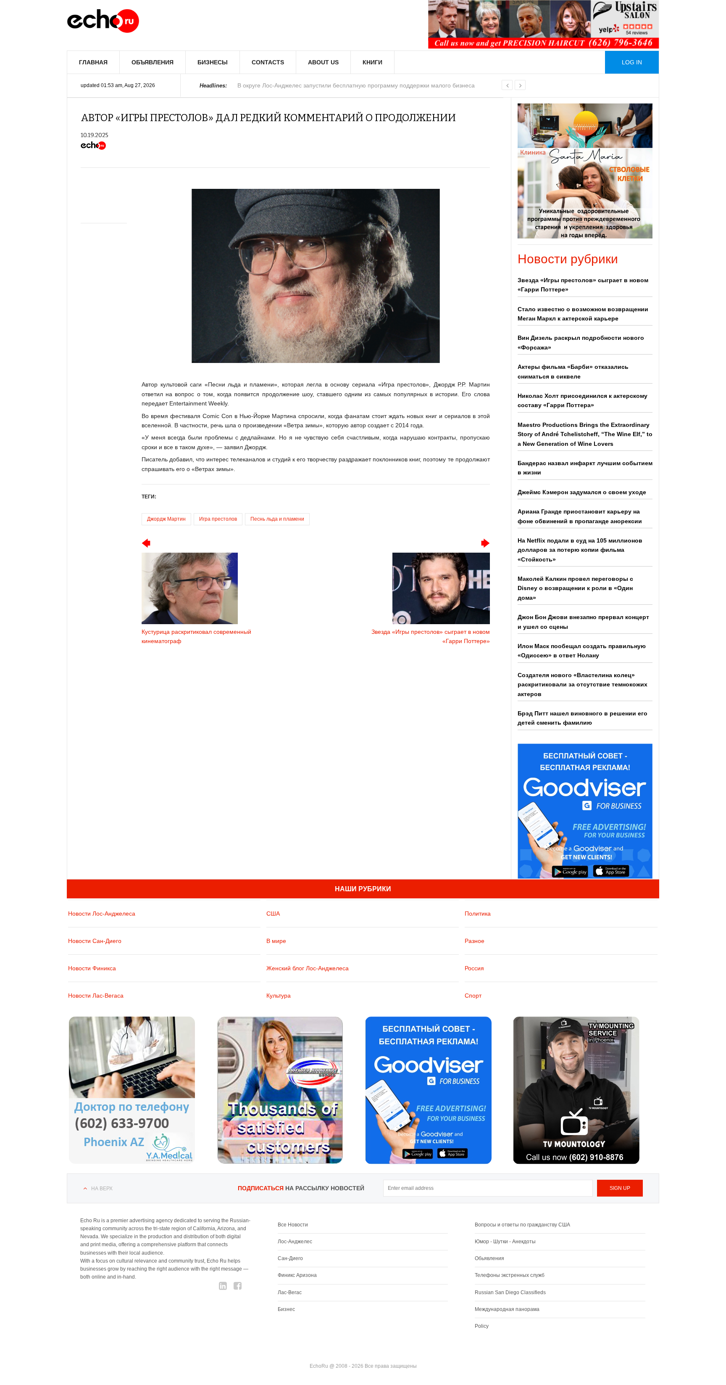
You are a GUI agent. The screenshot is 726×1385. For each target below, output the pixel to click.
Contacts (268, 62)
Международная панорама (507, 1309)
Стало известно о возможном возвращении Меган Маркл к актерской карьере (583, 314)
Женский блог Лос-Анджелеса (307, 968)
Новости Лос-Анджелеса (101, 913)
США (273, 913)
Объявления (153, 62)
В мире (276, 940)
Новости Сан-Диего (94, 940)
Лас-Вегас (290, 1292)
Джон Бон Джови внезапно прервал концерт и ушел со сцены (583, 622)
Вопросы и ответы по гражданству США (522, 1225)
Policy (482, 1326)
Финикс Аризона (297, 1275)
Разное (474, 940)
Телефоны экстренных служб (509, 1275)
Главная (93, 62)
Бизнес (286, 1309)
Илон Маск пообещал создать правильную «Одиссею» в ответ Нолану (582, 651)
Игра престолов (218, 519)
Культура (278, 995)
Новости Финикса (92, 968)
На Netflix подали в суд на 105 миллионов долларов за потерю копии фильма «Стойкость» (580, 550)
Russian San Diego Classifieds (510, 1292)
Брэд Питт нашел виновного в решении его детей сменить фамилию (582, 718)
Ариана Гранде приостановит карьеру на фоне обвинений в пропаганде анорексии (580, 516)
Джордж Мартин (166, 519)
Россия (474, 968)
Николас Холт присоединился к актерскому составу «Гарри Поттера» (582, 400)
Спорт (473, 995)
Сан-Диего (290, 1258)
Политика (478, 913)
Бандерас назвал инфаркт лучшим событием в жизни (585, 468)
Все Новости (293, 1225)
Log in (632, 62)
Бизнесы (212, 62)
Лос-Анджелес (295, 1242)
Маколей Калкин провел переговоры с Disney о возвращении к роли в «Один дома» (575, 588)
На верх (102, 1189)
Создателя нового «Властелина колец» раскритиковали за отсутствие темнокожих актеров (582, 684)
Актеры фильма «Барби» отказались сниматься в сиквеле (573, 371)
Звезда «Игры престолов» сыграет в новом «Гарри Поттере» (583, 285)
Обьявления (489, 1258)
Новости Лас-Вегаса (96, 995)
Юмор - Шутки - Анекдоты (505, 1242)
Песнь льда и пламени (277, 519)
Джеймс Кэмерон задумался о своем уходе (582, 492)
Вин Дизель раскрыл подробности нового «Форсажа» (581, 342)
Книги (372, 62)
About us (323, 62)
